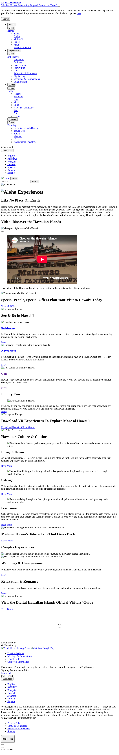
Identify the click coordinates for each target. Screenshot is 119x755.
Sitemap (11, 731)
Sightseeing (8, 328)
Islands (12, 24)
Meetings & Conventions (19, 656)
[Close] (59, 6)
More (4, 342)
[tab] (59, 5)
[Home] (5, 178)
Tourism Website (15, 653)
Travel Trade (13, 659)
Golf (4, 373)
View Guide (7, 609)
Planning (12, 119)
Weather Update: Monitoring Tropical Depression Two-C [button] (29, 5)
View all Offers (8, 306)
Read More (6, 466)
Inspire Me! (7, 673)
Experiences (14, 50)
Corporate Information (18, 661)
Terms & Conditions (17, 725)
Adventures (8, 350)
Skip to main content (11, 2)
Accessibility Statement (18, 728)
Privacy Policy (14, 723)
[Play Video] (2, 231)
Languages (7, 150)
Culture (12, 85)
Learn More (7, 540)
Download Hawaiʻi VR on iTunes (18, 427)
